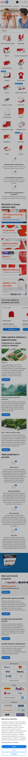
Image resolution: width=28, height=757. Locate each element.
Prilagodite (14, 754)
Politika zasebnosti (6, 742)
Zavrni (14, 750)
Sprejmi (14, 746)
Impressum (16, 742)
